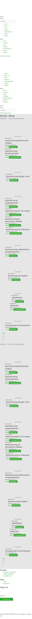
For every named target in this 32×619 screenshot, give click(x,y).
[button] (16, 39)
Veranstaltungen (8, 31)
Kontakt (6, 35)
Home (5, 24)
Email (1, 595)
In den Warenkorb (15, 157)
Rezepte (6, 30)
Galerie (6, 33)
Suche (1, 16)
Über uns (6, 26)
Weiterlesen (13, 147)
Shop (5, 28)
